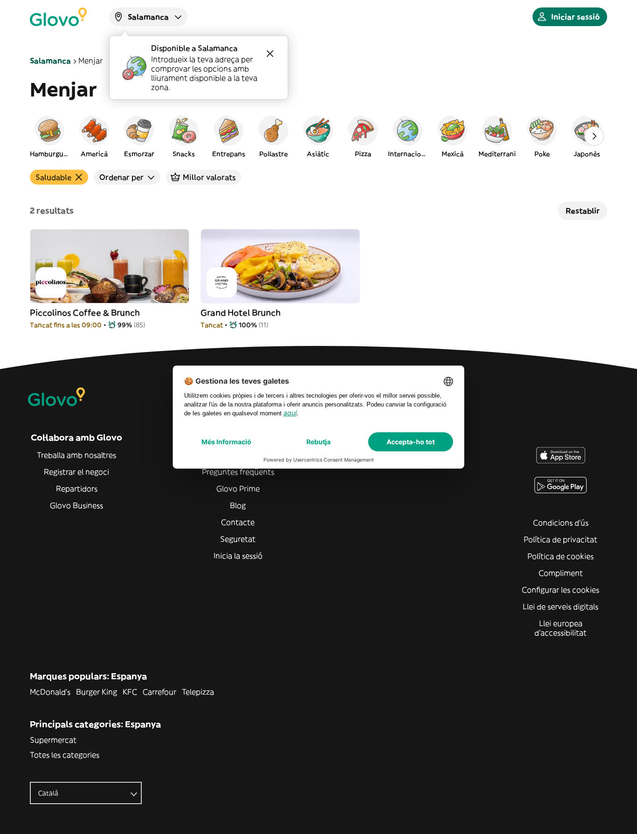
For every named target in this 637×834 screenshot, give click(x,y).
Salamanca (50, 60)
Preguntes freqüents (238, 471)
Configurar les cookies (560, 589)
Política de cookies (560, 556)
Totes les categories (64, 754)
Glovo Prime (238, 488)
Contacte (238, 522)
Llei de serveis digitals (560, 606)
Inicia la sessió (238, 555)
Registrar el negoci (76, 471)
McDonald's (50, 691)
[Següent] (594, 136)
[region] (318, 136)
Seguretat (238, 539)
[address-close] (270, 53)
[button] (49, 136)
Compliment (561, 573)
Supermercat (53, 739)
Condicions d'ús (561, 522)
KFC (130, 691)
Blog (238, 505)
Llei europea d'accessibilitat (560, 628)
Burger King (96, 691)
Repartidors (76, 488)
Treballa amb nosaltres (76, 455)
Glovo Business (76, 505)
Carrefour (159, 691)
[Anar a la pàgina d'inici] (58, 16)
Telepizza (198, 691)
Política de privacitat (560, 539)
